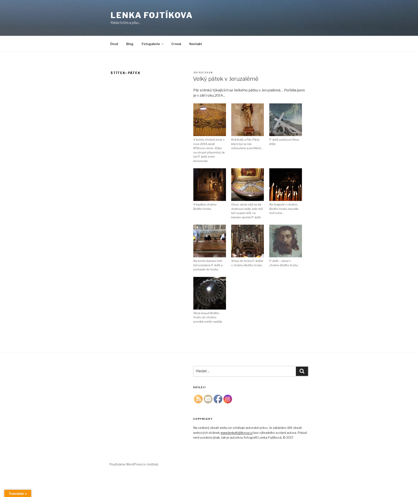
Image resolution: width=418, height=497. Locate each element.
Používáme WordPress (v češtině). (134, 464)
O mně (176, 44)
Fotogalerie (151, 44)
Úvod (114, 44)
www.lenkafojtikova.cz (237, 433)
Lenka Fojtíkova (152, 15)
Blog (129, 44)
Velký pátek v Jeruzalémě (225, 78)
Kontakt (195, 44)
